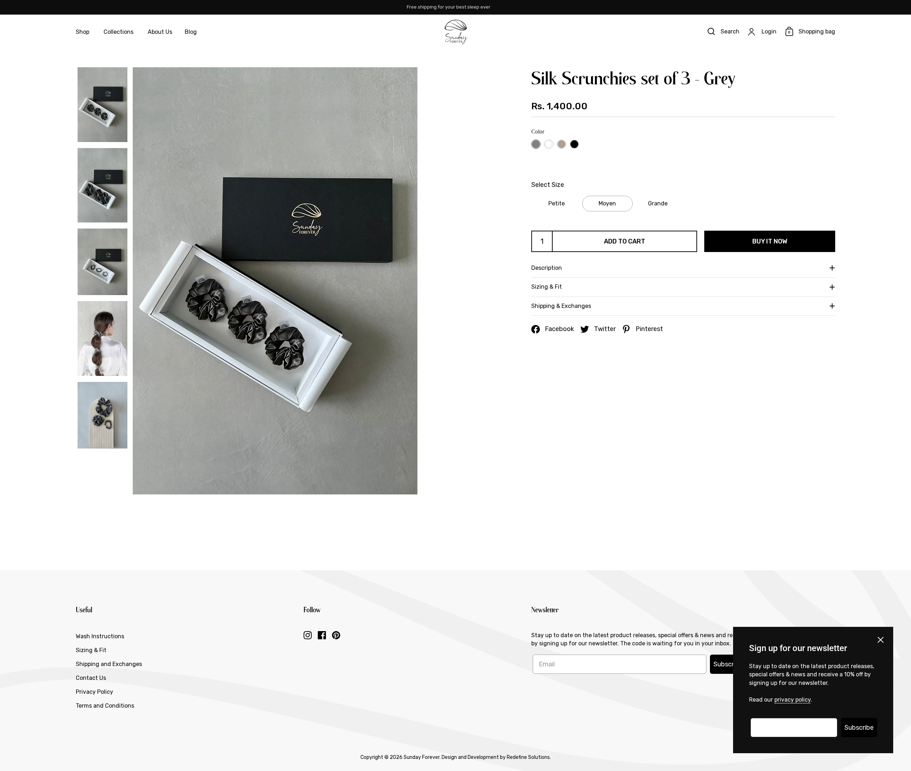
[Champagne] (561, 144)
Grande (658, 203)
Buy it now (770, 241)
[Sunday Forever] (455, 32)
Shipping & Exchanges (561, 306)
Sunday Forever (421, 757)
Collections (118, 31)
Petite (556, 203)
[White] (548, 144)
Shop (82, 31)
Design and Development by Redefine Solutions (496, 757)
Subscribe (728, 664)
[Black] (574, 144)
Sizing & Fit (546, 287)
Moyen (607, 203)
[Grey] (535, 144)
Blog (191, 31)
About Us (160, 31)
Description (546, 267)
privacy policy (792, 699)
